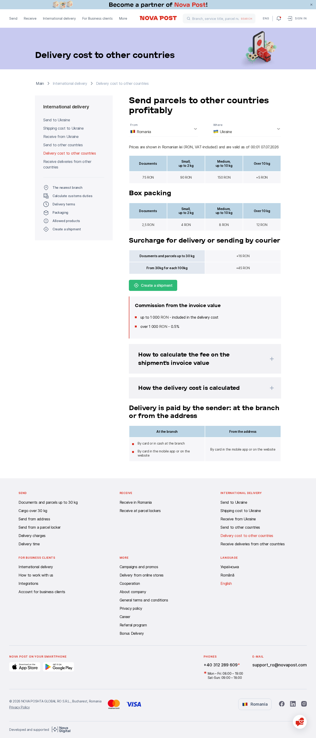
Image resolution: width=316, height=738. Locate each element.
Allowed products (66, 221)
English (226, 583)
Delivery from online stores (142, 575)
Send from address (34, 519)
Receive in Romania (136, 502)
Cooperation (130, 583)
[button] (199, 359)
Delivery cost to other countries (69, 153)
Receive (30, 18)
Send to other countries (63, 145)
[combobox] (163, 129)
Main (40, 83)
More (123, 18)
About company (133, 591)
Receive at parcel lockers (140, 510)
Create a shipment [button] (67, 229)
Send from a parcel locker (40, 527)
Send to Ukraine (56, 120)
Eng (266, 18)
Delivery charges (32, 535)
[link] (158, 4)
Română (227, 575)
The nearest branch (67, 187)
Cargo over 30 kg (33, 510)
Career (125, 616)
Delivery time (29, 544)
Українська (229, 566)
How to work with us (36, 575)
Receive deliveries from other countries (67, 164)
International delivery (59, 18)
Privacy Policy (19, 707)
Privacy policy (131, 608)
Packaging (60, 212)
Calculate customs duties (72, 196)
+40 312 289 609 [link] (221, 664)
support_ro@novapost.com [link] (279, 664)
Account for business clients (42, 591)
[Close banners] (311, 4)
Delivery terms (64, 204)
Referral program (133, 625)
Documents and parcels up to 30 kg (48, 502)
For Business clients (97, 18)
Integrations (28, 583)
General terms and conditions (144, 600)
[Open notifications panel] (278, 18)
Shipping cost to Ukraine (63, 128)
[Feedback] (300, 722)
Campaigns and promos (139, 566)
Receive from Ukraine (61, 136)
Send (13, 18)
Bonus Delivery (132, 633)
